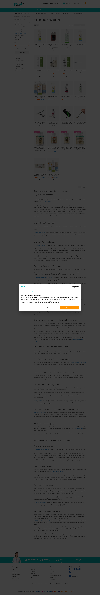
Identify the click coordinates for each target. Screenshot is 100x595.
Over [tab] (70, 291)
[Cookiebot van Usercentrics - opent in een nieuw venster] (73, 287)
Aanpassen (49, 307)
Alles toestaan (69, 307)
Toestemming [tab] (29, 291)
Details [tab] (50, 291)
